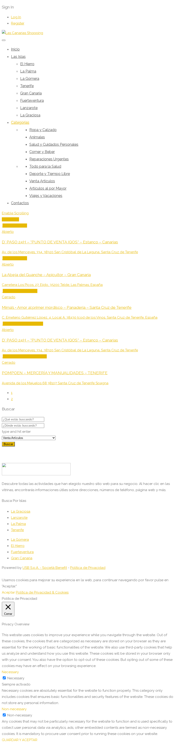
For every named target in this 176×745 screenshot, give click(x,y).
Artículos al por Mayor (47, 188)
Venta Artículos (42, 181)
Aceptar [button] (8, 592)
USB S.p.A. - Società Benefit (44, 568)
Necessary (15, 678)
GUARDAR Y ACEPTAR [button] (19, 740)
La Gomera (29, 78)
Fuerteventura (32, 100)
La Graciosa (30, 115)
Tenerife (27, 86)
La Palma (28, 71)
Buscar (8, 444)
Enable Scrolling (15, 213)
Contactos (20, 203)
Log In (16, 17)
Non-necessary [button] (14, 709)
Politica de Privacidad (87, 568)
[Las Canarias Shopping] (22, 33)
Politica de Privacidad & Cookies (42, 592)
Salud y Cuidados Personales (53, 144)
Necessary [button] (10, 672)
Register (17, 23)
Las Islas (18, 56)
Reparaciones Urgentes (49, 159)
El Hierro (27, 64)
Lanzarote (29, 108)
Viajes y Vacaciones (45, 196)
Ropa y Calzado (43, 130)
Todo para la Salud (45, 166)
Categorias (20, 122)
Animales (37, 137)
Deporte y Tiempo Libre (49, 174)
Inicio (15, 49)
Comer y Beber (42, 152)
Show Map (10, 219)
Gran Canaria (31, 93)
